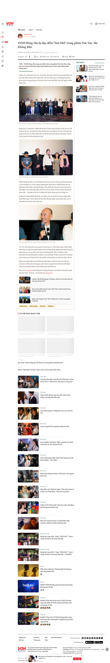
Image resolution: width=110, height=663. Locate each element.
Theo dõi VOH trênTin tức (50, 52)
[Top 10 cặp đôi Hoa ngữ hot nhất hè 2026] (28, 429)
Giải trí (31, 30)
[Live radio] (9, 42)
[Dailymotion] (102, 638)
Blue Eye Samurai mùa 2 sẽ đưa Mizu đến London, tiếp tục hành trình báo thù (55, 522)
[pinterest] (90, 638)
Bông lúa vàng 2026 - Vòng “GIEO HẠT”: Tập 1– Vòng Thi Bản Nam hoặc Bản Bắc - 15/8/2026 (57, 553)
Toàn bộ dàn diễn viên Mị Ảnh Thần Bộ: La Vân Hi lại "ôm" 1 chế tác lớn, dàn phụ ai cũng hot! (56, 380)
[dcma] (97, 638)
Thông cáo (36, 640)
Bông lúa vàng (44, 533)
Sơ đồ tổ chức (26, 658)
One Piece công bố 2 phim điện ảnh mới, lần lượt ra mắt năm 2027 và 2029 (96, 88)
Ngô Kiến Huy (24, 306)
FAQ (46, 640)
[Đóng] (81, 656)
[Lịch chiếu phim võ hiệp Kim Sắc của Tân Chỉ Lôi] (28, 413)
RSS (46, 637)
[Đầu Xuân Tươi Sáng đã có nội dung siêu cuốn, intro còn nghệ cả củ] (81, 78)
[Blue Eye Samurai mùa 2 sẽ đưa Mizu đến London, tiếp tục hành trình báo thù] (28, 523)
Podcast (43, 598)
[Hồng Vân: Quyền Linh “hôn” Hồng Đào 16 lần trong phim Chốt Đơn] (24, 300)
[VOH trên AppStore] (89, 642)
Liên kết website (56, 637)
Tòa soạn (36, 637)
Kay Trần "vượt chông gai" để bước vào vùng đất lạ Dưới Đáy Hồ (40, 363)
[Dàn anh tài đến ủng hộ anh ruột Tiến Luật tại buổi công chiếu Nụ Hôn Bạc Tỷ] (24, 290)
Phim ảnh (39, 30)
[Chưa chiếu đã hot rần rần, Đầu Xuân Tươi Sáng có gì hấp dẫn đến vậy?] (28, 397)
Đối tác (21, 640)
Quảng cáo (22, 637)
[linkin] (92, 638)
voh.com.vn (29, 270)
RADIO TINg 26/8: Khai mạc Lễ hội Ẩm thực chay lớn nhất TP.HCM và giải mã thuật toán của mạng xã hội (56, 602)
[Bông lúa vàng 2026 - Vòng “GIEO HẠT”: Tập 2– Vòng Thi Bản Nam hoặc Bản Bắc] (28, 539)
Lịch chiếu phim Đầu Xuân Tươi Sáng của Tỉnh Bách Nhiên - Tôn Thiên (56, 459)
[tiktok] (87, 638)
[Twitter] (99, 638)
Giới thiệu (20, 658)
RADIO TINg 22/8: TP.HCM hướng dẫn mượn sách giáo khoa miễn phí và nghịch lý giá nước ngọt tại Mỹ (56, 619)
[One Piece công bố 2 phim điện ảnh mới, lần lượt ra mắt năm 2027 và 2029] (81, 88)
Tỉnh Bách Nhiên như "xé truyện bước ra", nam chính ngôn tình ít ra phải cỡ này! (96, 68)
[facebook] (29, 57)
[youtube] (85, 638)
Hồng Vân (51, 306)
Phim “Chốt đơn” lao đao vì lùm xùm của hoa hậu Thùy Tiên (39, 370)
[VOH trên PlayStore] (98, 642)
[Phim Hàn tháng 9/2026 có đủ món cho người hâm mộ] (28, 476)
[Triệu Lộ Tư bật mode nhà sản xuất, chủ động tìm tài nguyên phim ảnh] (28, 507)
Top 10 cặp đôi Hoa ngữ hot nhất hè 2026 (54, 426)
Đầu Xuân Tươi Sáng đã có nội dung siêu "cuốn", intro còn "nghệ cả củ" (97, 78)
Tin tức (23, 30)
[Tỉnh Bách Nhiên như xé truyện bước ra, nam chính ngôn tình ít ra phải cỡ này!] (81, 68)
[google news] (95, 638)
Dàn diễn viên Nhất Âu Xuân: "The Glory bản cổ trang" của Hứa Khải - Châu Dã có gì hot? (57, 490)
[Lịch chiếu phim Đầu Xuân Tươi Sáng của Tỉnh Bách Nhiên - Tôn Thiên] (28, 460)
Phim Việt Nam (33, 306)
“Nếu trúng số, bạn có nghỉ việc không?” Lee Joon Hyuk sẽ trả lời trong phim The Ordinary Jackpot (96, 99)
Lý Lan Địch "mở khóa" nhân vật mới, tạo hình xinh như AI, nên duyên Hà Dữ (56, 443)
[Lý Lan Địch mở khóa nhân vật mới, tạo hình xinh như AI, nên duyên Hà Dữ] (28, 445)
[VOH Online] (22, 649)
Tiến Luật (43, 306)
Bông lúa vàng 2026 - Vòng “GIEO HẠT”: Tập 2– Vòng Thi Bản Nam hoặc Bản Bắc (57, 537)
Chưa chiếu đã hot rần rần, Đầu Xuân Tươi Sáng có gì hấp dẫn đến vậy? (55, 396)
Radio (42, 566)
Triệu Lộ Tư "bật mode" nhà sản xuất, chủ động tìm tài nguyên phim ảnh (57, 506)
